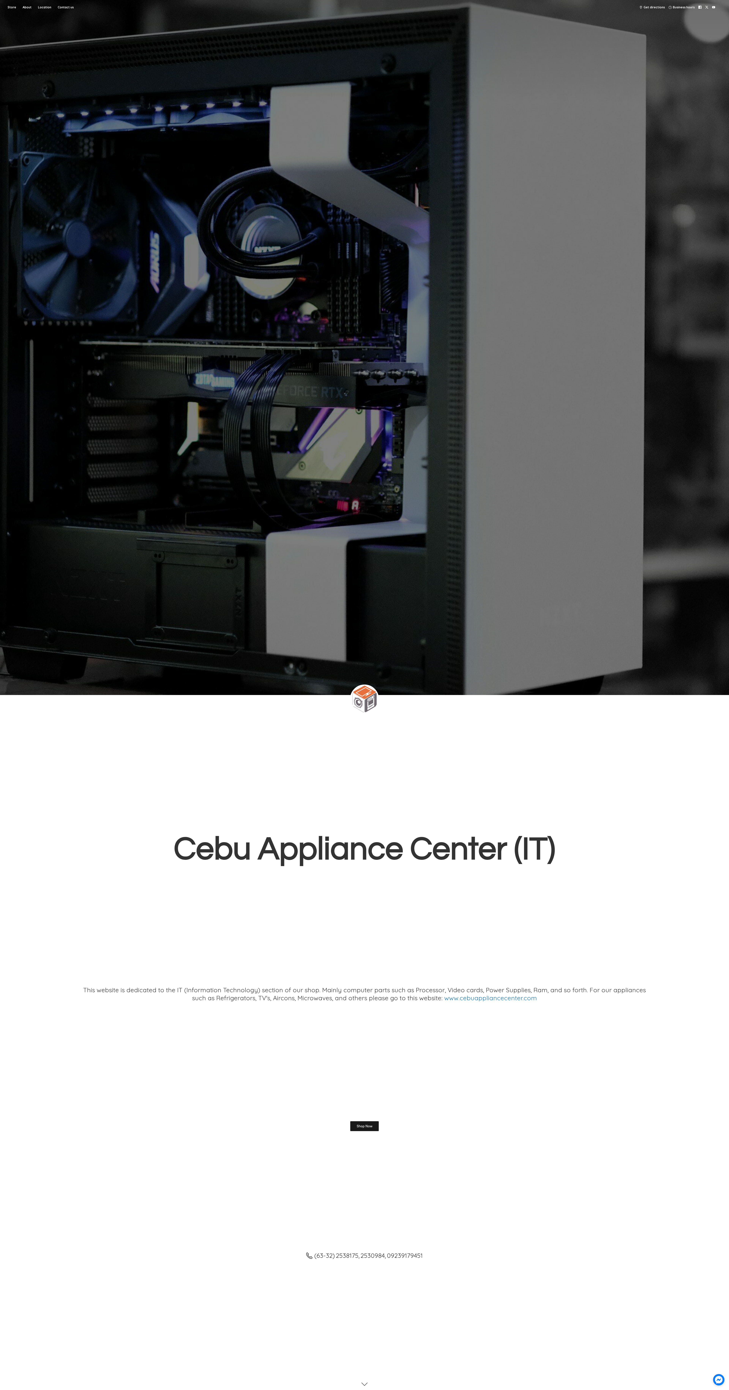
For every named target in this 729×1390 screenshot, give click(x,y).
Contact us (66, 7)
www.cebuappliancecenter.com (490, 998)
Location (44, 7)
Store (12, 7)
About (27, 7)
